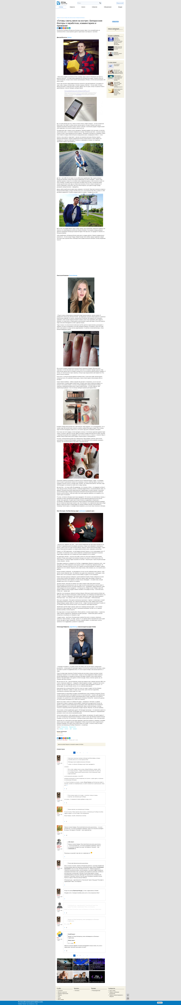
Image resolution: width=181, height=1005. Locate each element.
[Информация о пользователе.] (60, 758)
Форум (120, 7)
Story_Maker (65, 740)
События (94, 7)
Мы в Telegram (115, 21)
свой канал (82, 511)
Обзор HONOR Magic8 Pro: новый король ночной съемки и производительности (118, 84)
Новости (72, 7)
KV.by (63, 2)
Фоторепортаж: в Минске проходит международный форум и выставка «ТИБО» (79, 968)
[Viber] (65, 28)
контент (66, 728)
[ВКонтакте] (62, 28)
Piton (58, 937)
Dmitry (58, 761)
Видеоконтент (72, 727)
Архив (59, 998)
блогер (69, 37)
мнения (75, 728)
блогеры (61, 728)
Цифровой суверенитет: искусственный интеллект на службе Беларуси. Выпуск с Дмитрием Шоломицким (118, 41)
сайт (71, 728)
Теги (59, 996)
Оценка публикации (62, 731)
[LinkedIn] (69, 28)
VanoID (58, 909)
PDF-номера (61, 999)
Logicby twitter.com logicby (59, 846)
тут (66, 785)
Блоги (83, 7)
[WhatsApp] (67, 28)
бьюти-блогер (73, 275)
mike (58, 813)
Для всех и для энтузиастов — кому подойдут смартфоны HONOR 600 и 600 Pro (80, 980)
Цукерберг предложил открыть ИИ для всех (118, 53)
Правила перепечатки (63, 993)
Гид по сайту (112, 990)
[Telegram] (58, 28)
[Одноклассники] (63, 28)
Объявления (107, 7)
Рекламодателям (96, 990)
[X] (60, 28)
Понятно (160, 1002)
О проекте (60, 990)
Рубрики (60, 995)
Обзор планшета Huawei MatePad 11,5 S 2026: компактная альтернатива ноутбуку (118, 78)
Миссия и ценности (62, 992)
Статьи (61, 7)
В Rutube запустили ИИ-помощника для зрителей (118, 48)
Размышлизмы (64, 727)
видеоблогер (73, 626)
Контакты (77, 990)
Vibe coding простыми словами (96, 981)
